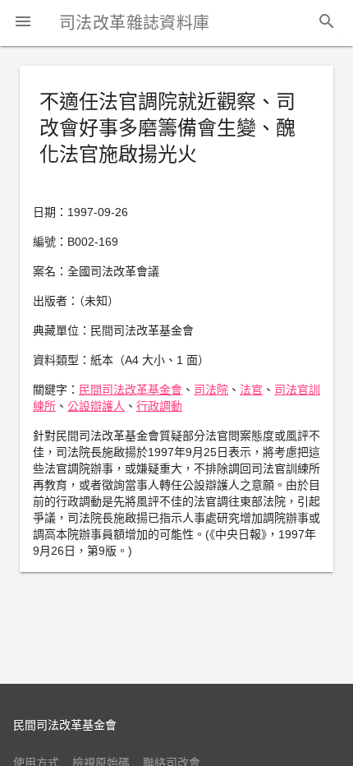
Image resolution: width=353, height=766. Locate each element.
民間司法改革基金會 (130, 389)
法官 (251, 389)
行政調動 (159, 406)
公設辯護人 (96, 406)
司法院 (211, 389)
